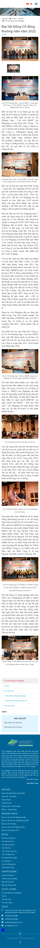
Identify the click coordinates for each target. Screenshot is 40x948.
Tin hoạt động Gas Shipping (14, 681)
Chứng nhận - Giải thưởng (11, 806)
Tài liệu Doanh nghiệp (9, 878)
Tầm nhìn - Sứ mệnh (9, 796)
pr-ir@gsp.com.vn (11, 925)
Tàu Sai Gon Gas (8, 841)
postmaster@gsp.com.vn (14, 922)
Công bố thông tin (8, 875)
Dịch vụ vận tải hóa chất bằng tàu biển (15, 820)
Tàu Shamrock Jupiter (9, 858)
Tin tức (6, 686)
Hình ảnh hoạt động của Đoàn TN (16, 701)
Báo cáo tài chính (8, 882)
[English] (31, 4)
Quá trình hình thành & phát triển (13, 793)
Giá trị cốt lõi (6, 800)
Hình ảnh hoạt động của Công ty (15, 696)
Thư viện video (9, 706)
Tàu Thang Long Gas (9, 851)
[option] (20, 49)
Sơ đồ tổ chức (7, 803)
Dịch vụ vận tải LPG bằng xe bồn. (13, 827)
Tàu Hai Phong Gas (9, 864)
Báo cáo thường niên (9, 885)
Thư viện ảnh (9, 691)
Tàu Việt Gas (6, 848)
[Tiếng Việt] (27, 4)
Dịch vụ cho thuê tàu (9, 824)
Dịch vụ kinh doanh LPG (10, 830)
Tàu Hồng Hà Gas (8, 845)
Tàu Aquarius (6, 861)
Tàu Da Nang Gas (8, 854)
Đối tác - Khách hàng (9, 809)
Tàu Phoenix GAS (8, 867)
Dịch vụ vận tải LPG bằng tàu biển (14, 817)
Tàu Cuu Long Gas (8, 838)
